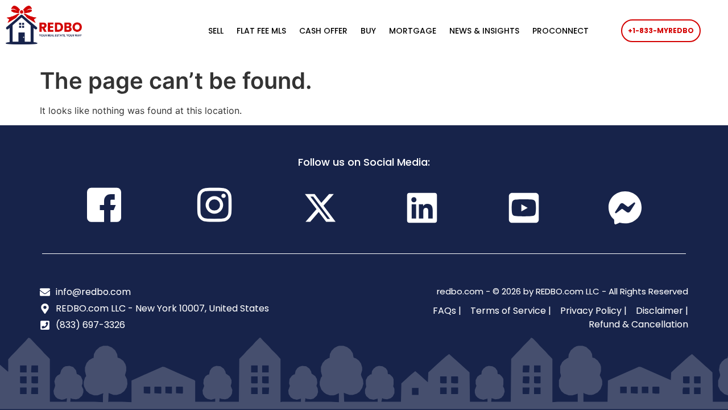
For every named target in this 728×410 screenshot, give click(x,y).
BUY (368, 30)
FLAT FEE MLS (261, 30)
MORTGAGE (412, 30)
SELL (216, 30)
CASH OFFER (323, 30)
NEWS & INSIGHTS (484, 30)
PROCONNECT (560, 30)
